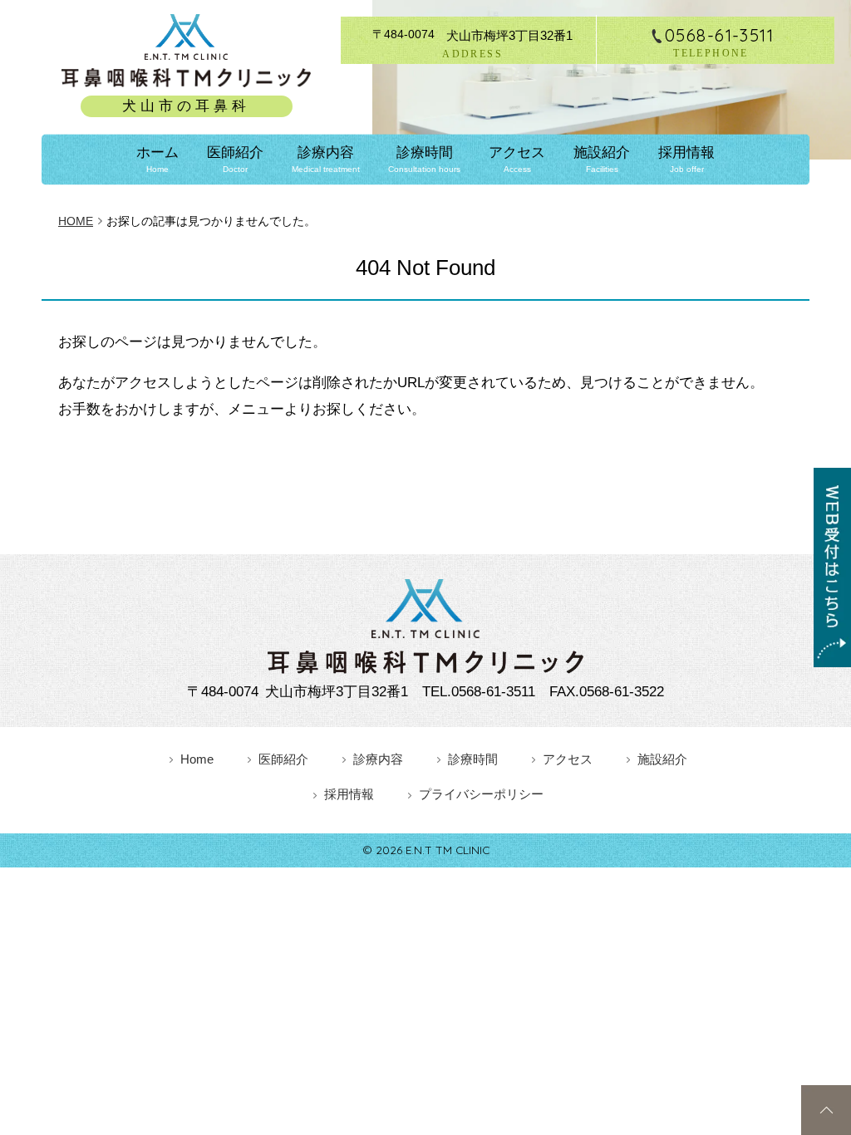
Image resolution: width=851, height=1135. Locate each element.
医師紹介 (235, 159)
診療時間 (424, 159)
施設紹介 (601, 159)
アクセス (517, 159)
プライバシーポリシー (481, 794)
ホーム (157, 159)
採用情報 (686, 159)
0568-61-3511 (719, 35)
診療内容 (326, 159)
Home (197, 759)
